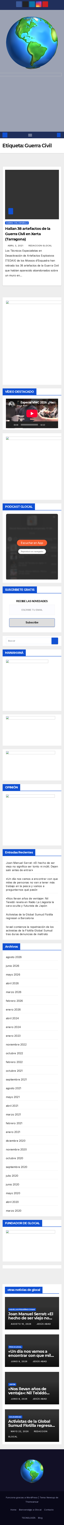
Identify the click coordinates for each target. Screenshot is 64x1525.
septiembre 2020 (16, 1167)
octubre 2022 (14, 1053)
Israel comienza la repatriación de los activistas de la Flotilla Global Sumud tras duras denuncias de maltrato (30, 930)
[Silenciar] (48, 424)
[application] (32, 413)
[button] (54, 135)
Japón (12, 1384)
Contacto (49, 1509)
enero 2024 (13, 1027)
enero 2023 (13, 1035)
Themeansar (32, 1501)
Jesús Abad (44, 1324)
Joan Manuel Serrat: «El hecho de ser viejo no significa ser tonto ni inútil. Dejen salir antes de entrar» (32, 866)
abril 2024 (12, 1018)
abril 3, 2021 (16, 245)
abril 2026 (12, 983)
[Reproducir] (10, 424)
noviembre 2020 (16, 1149)
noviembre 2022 (16, 1044)
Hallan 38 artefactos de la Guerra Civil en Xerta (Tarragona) (27, 233)
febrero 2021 (14, 1123)
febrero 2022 (14, 1062)
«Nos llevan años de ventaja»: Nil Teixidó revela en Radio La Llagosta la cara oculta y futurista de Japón (30, 902)
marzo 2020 (13, 1210)
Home (13, 1509)
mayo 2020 (13, 1193)
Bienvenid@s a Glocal (30, 1509)
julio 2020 (12, 1175)
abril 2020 (12, 1202)
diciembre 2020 (15, 1140)
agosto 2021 (13, 1088)
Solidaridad (15, 1417)
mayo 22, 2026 (20, 1431)
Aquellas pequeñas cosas (22, 1309)
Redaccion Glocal (40, 245)
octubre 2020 (14, 1158)
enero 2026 (13, 1009)
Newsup (51, 1497)
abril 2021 (12, 1105)
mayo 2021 (13, 1097)
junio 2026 (12, 965)
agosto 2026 (14, 957)
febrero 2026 (14, 1000)
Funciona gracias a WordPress (22, 1497)
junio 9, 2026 (19, 1361)
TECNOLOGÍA (28, 1517)
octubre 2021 (14, 1070)
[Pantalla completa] (53, 424)
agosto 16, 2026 (21, 1324)
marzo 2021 (13, 1114)
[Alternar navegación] (30, 135)
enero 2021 (13, 1132)
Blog (40, 1517)
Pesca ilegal (15, 1347)
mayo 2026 (13, 974)
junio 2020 (12, 1184)
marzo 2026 (13, 992)
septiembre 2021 (16, 1079)
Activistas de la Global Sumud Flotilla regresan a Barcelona (31, 1425)
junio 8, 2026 (19, 1399)
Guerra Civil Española (17, 223)
